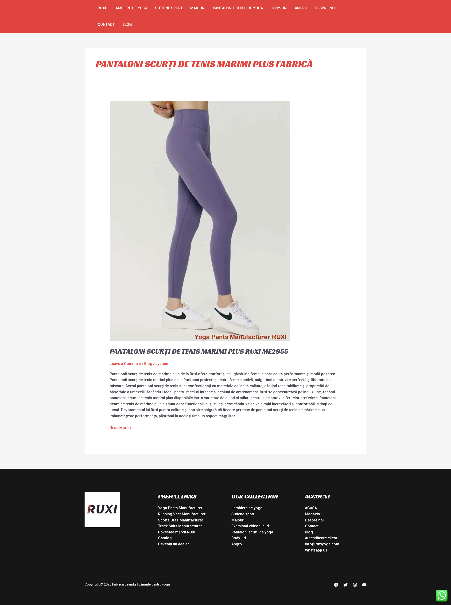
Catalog (165, 538)
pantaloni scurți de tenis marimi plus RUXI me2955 (199, 351)
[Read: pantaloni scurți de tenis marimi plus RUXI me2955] (200, 220)
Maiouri (197, 8)
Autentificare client (321, 538)
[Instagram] (355, 585)
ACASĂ (311, 508)
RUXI (102, 8)
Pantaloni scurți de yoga (238, 8)
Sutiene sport (169, 8)
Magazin (312, 514)
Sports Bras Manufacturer (180, 520)
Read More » (120, 427)
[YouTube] (364, 585)
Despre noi (325, 8)
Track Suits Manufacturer (180, 526)
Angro (301, 8)
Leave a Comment (125, 363)
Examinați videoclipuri (250, 526)
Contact (106, 24)
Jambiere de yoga (130, 8)
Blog (127, 24)
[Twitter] (345, 585)
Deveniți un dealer (173, 544)
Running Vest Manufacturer (182, 514)
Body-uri (278, 8)
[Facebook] (336, 585)
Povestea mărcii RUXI (176, 532)
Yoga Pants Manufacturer (180, 508)
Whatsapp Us (316, 550)
